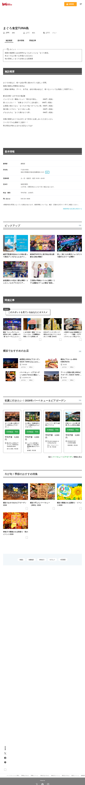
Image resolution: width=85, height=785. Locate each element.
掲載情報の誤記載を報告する (72, 209)
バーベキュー (57, 457)
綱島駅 (31, 560)
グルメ (53, 560)
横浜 (21, 560)
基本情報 (10, 151)
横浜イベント (75, 775)
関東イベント (34, 775)
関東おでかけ (25, 775)
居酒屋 (63, 559)
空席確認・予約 (12, 432)
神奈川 (42, 560)
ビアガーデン (68, 457)
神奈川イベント (55, 775)
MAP (47, 172)
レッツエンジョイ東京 (13, 775)
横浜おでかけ (65, 775)
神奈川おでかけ (44, 775)
